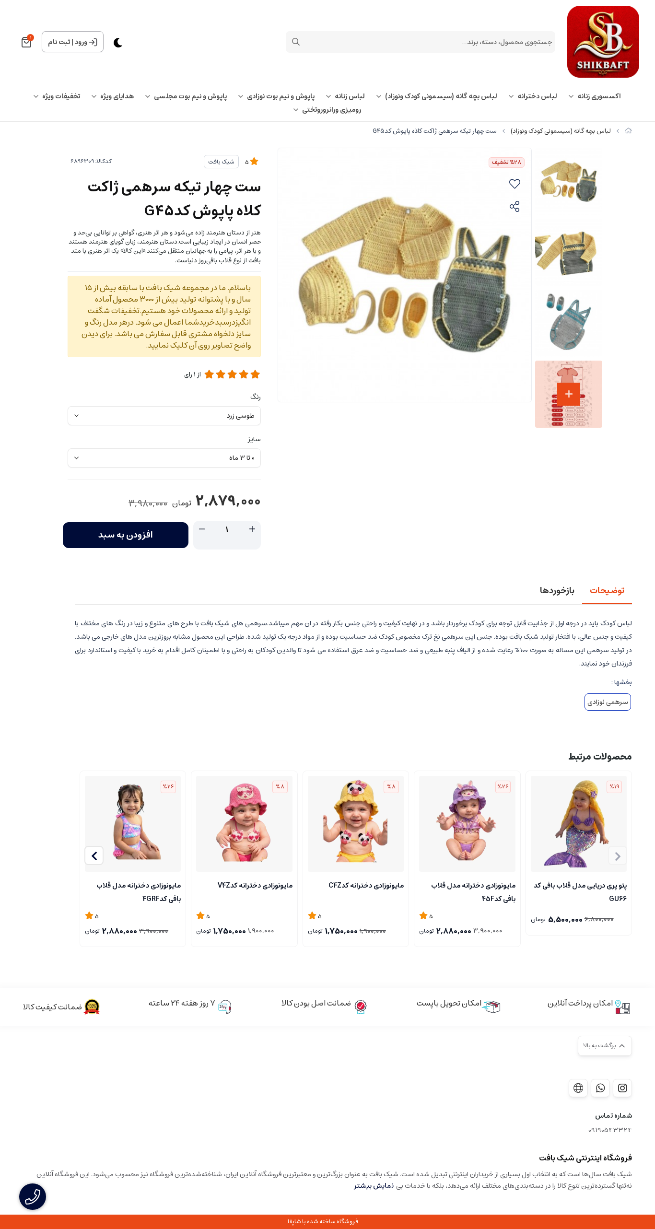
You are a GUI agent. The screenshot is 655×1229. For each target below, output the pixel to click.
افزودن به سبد (125, 535)
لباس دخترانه (537, 96)
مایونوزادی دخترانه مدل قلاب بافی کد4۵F (473, 891)
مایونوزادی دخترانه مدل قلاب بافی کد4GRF (138, 891)
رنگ (255, 397)
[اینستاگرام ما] (622, 1088)
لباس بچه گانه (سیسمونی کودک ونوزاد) (441, 96)
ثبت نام (59, 42)
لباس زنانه (350, 96)
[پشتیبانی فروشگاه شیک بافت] (600, 1088)
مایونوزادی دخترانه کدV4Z (255, 885)
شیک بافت (221, 162)
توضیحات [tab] (607, 590)
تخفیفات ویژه (61, 96)
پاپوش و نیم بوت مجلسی (190, 96)
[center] (296, 42)
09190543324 (610, 1130)
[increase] (252, 529)
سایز (254, 439)
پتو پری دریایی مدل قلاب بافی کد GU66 (580, 891)
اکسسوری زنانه (599, 96)
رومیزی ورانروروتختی (331, 110)
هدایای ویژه (117, 96)
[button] (94, 855)
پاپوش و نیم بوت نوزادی (281, 96)
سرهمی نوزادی (607, 702)
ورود (81, 42)
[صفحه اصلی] (628, 131)
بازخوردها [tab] (557, 590)
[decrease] (202, 529)
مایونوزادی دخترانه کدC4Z (366, 885)
